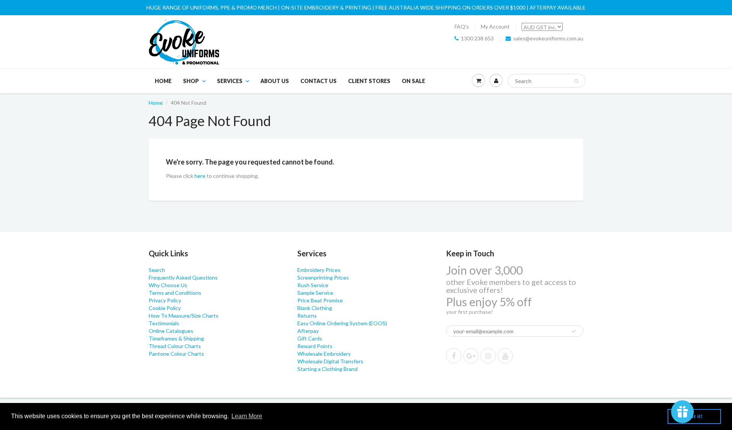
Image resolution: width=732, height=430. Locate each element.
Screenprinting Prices (323, 277)
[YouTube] (505, 355)
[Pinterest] (470, 355)
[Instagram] (488, 355)
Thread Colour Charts (175, 346)
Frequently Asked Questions (183, 277)
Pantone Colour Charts (176, 353)
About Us (274, 81)
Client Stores (369, 81)
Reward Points (314, 346)
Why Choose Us (168, 285)
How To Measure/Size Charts (183, 315)
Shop (191, 81)
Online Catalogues (171, 331)
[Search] (576, 81)
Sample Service (315, 292)
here (199, 176)
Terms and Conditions (175, 292)
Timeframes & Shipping (176, 338)
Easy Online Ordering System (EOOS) (342, 323)
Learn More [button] (246, 416)
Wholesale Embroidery (324, 353)
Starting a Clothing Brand (327, 369)
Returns (307, 315)
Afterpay (308, 331)
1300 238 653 (477, 38)
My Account (495, 26)
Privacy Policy (165, 300)
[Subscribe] (573, 331)
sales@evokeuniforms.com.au (548, 38)
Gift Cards (309, 338)
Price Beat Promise (320, 300)
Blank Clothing (314, 308)
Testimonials (164, 323)
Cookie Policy (165, 308)
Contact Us (318, 81)
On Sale (413, 81)
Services (229, 81)
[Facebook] (453, 355)
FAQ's (461, 26)
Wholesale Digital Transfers (330, 361)
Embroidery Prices (318, 270)
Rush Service (312, 285)
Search (157, 270)
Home (163, 81)
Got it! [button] (694, 416)
